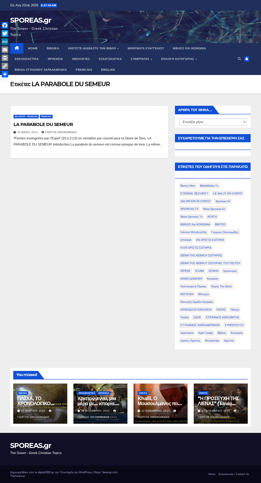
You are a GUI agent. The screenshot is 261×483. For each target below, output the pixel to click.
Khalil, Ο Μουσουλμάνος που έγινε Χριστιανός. (159, 403)
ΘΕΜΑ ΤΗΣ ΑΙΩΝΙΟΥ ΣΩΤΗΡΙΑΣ (201, 255)
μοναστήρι (212, 340)
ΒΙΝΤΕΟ (220, 224)
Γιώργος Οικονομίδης (61, 132)
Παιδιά (184, 317)
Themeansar (17, 475)
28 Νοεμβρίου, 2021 (96, 410)
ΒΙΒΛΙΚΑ (53, 48)
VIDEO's (143, 393)
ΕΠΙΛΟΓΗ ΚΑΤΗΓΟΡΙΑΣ (178, 59)
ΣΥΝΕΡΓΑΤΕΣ (140, 59)
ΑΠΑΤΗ (212, 216)
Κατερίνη (212, 278)
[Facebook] (5, 25)
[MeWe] (5, 41)
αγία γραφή (205, 332)
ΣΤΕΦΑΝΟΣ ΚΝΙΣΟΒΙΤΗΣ (222, 317)
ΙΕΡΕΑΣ (185, 270)
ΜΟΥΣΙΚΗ (187, 294)
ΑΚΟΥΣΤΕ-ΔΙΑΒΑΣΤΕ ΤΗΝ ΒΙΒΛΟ (92, 48)
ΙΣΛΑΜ (199, 270)
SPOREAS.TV (189, 209)
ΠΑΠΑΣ (221, 309)
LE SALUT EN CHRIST (228, 193)
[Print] (5, 58)
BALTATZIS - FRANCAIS (26, 116)
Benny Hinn (187, 185)
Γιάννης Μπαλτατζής (193, 232)
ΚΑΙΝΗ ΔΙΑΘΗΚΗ (191, 278)
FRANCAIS (84, 70)
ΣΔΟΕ (197, 317)
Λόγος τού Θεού (221, 286)
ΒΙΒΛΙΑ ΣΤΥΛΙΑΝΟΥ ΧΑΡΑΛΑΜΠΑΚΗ (41, 70)
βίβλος (222, 332)
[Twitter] (5, 33)
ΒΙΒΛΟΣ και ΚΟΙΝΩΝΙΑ (189, 48)
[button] (239, 59)
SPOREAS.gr (30, 20)
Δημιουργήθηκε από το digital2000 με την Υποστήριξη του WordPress (51, 472)
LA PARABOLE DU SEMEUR (43, 124)
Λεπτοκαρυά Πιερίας (193, 286)
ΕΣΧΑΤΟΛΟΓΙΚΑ (110, 59)
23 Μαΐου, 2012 (28, 132)
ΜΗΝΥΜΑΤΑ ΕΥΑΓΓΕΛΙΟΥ (146, 48)
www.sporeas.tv (191, 216)
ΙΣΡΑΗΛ (214, 270)
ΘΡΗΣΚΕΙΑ (55, 59)
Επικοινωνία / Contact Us (234, 474)
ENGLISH (108, 70)
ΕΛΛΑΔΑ (185, 240)
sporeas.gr (223, 201)
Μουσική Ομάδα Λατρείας (196, 301)
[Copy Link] (5, 66)
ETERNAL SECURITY (194, 193)
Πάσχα (235, 309)
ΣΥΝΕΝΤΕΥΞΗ (234, 325)
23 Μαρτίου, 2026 (33, 410)
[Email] (5, 50)
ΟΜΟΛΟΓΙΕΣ (81, 59)
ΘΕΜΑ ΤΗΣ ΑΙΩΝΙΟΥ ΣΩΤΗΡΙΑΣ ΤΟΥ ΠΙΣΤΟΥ (210, 263)
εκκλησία (237, 332)
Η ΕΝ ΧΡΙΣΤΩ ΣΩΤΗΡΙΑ (195, 247)
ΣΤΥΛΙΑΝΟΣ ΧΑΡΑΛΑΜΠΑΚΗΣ (200, 325)
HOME (33, 48)
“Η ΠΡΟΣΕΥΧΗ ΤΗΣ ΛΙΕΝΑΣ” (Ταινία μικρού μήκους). (218, 403)
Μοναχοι (203, 294)
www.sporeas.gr (214, 209)
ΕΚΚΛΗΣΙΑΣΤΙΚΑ (27, 59)
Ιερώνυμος (230, 270)
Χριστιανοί (187, 332)
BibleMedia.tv (209, 185)
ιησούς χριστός (190, 340)
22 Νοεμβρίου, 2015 (156, 410)
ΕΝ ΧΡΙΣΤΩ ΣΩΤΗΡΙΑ (210, 240)
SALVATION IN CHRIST (195, 201)
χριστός (229, 340)
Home (211, 474)
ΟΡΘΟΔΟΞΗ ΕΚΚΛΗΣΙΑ (196, 309)
